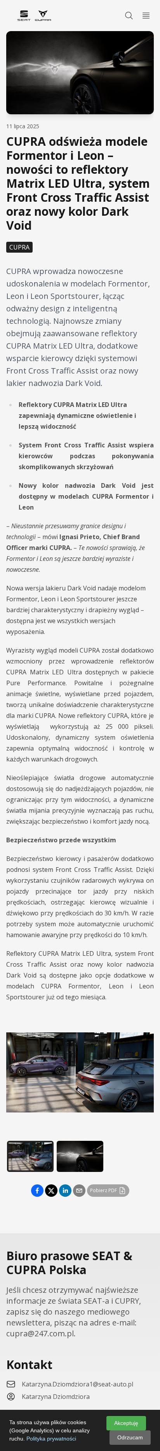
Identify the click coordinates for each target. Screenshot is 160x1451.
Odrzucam (130, 1437)
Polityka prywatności (51, 1438)
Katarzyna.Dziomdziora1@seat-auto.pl (77, 1384)
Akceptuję (126, 1423)
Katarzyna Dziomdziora (56, 1396)
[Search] (129, 15)
